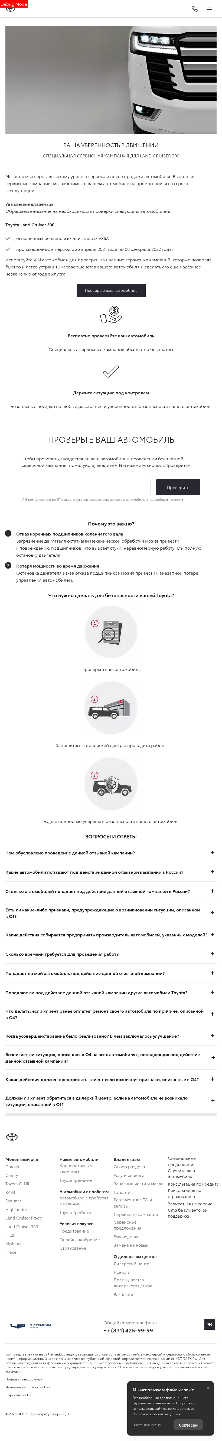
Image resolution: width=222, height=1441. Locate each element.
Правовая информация (24, 1379)
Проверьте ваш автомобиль (111, 290)
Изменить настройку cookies (27, 1387)
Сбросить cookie (18, 1395)
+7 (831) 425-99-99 (128, 1330)
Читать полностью (147, 1424)
